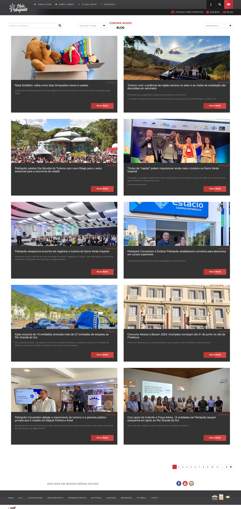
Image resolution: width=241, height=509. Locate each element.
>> (231, 467)
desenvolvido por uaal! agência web (12, 508)
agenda (215, 12)
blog (230, 12)
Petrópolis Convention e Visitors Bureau (18, 7)
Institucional (96, 498)
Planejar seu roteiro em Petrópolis (228, 4)
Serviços (109, 4)
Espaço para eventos (189, 12)
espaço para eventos (55, 498)
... (222, 467)
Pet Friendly (141, 498)
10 (212, 467)
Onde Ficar (44, 4)
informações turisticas (210, 4)
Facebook (178, 483)
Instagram (191, 483)
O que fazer (89, 4)
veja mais (102, 106)
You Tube (185, 483)
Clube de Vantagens (34, 498)
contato (154, 498)
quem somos (111, 498)
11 (218, 467)
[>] (227, 467)
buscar (219, 4)
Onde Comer (66, 4)
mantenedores (126, 498)
